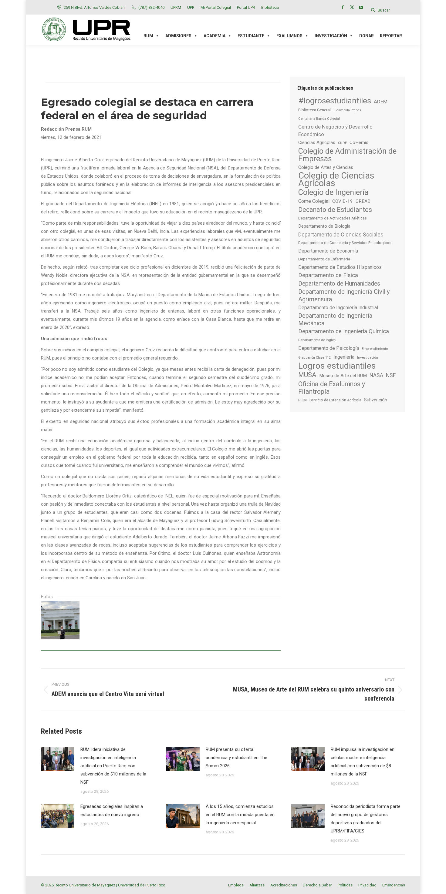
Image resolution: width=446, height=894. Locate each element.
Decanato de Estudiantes (335, 209)
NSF (391, 375)
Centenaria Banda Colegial (319, 118)
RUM (302, 400)
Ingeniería (343, 357)
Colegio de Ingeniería (333, 192)
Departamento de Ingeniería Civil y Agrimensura (344, 295)
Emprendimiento (375, 349)
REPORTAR (391, 35)
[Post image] (57, 759)
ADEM (380, 102)
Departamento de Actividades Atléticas (332, 218)
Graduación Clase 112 (314, 358)
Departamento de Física (328, 275)
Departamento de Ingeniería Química (343, 331)
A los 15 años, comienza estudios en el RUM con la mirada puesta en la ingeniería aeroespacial (240, 814)
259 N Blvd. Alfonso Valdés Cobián (94, 7)
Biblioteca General (314, 109)
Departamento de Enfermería (324, 258)
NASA (376, 375)
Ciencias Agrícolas (316, 142)
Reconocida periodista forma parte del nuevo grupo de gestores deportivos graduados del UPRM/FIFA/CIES (365, 819)
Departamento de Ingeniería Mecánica (335, 319)
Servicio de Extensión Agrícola (335, 400)
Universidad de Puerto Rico (141, 885)
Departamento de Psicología (328, 348)
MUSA (307, 375)
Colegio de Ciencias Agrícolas (336, 179)
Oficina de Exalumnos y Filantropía (331, 387)
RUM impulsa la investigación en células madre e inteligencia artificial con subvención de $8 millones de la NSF (362, 762)
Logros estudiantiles (337, 366)
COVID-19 (342, 201)
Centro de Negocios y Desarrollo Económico (335, 130)
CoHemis (359, 142)
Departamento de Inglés (317, 340)
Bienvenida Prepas (347, 110)
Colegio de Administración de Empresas (347, 154)
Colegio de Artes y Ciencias (325, 167)
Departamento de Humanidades (339, 283)
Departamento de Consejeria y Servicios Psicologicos (344, 242)
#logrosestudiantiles (334, 100)
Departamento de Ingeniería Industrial (338, 307)
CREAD (363, 201)
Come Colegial (313, 201)
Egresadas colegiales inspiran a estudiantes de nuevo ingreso (111, 810)
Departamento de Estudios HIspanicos (340, 267)
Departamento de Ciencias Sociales (340, 234)
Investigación (367, 357)
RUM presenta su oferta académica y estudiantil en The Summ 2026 (236, 757)
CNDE (342, 143)
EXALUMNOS (289, 35)
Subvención (375, 399)
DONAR (366, 35)
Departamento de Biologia (324, 226)
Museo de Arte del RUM (343, 375)
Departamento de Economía (328, 251)
